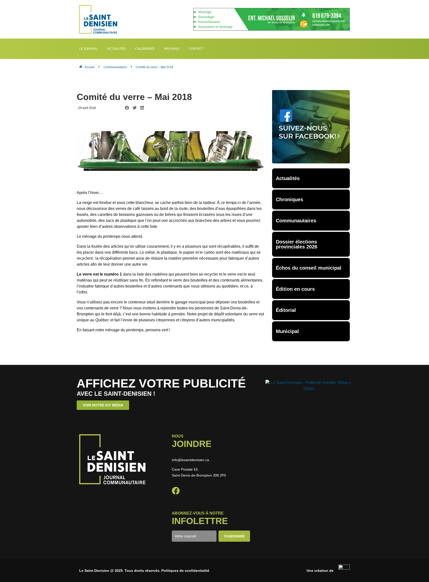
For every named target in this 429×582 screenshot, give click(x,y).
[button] (127, 108)
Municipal (287, 331)
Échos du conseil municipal (308, 268)
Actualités (288, 178)
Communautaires (296, 220)
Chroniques (289, 199)
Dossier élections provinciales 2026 (296, 244)
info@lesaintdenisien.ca (190, 460)
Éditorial (286, 310)
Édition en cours (295, 289)
